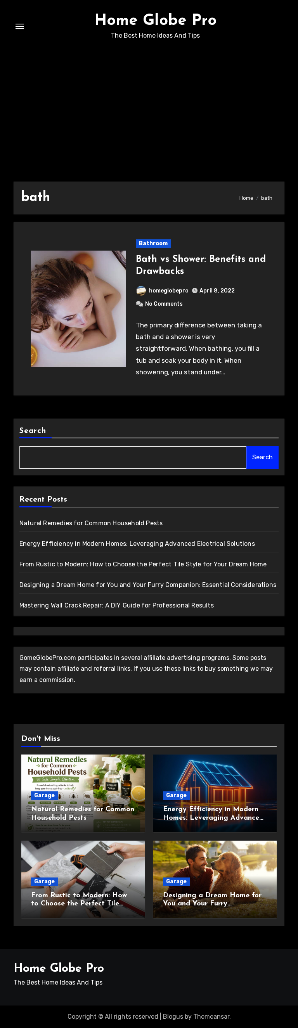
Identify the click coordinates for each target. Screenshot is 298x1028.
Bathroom (153, 243)
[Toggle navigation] (20, 26)
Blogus (173, 1016)
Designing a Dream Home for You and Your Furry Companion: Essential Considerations (147, 584)
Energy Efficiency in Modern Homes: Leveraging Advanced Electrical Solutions (137, 543)
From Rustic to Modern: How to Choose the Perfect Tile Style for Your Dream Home (143, 564)
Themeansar (211, 1016)
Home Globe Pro (155, 21)
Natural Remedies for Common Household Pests (91, 523)
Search (33, 431)
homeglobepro (169, 290)
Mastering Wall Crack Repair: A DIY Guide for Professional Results (116, 605)
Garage (44, 795)
